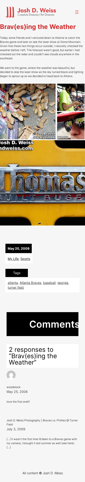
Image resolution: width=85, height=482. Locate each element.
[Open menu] (77, 12)
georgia (62, 283)
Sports (25, 259)
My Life (13, 259)
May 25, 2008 (17, 392)
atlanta (13, 283)
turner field (16, 287)
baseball (49, 283)
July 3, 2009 (16, 429)
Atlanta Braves (30, 283)
